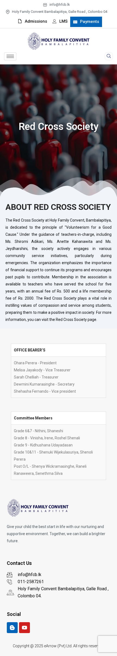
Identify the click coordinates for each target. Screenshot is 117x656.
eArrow (50, 646)
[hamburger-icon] (10, 56)
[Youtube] (24, 627)
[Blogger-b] (12, 627)
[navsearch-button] (109, 56)
